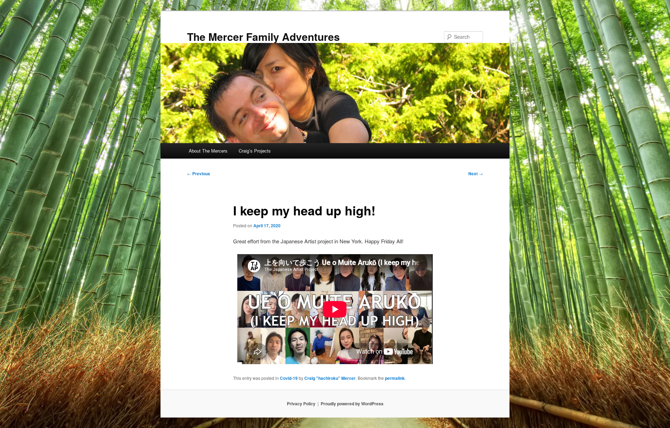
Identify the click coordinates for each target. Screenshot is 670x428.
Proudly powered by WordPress (352, 403)
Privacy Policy (301, 403)
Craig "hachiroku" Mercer (330, 378)
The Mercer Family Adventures (263, 36)
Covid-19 (289, 378)
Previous (198, 173)
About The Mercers (208, 150)
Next (475, 173)
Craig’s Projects (255, 150)
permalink (395, 378)
